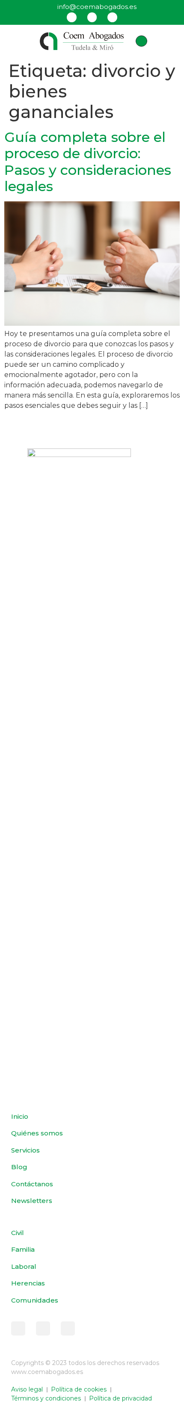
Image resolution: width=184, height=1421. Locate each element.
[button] (19, 41)
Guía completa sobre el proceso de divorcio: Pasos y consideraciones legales (87, 162)
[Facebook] (71, 17)
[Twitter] (92, 17)
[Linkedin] (112, 17)
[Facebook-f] (18, 1328)
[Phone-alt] (141, 41)
